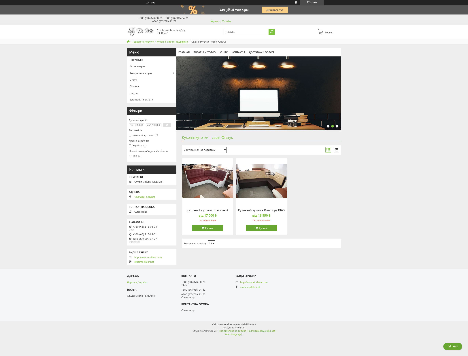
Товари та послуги (143, 41)
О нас (224, 52)
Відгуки (134, 93)
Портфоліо (136, 59)
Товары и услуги (205, 52)
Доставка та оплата (141, 99)
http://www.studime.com (148, 257)
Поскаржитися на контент (232, 331)
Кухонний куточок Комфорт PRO (261, 210)
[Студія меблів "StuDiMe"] (140, 31)
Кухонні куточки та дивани (172, 41)
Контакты (238, 52)
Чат (455, 346)
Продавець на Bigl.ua (234, 327)
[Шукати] (272, 32)
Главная (184, 52)
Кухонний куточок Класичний (208, 210)
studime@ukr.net (144, 261)
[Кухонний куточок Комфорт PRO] (261, 181)
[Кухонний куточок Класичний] (207, 181)
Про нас (134, 86)
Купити (209, 228)
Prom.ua (251, 324)
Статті (133, 79)
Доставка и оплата (261, 52)
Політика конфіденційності (261, 331)
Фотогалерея (138, 66)
